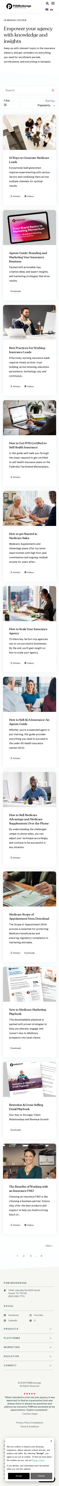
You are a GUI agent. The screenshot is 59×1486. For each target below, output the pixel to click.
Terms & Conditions (29, 1426)
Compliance (37, 1422)
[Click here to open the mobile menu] (53, 3)
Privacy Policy (38, 1460)
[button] (47, 3)
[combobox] (49, 10)
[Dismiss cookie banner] (51, 1441)
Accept (19, 1476)
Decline (41, 1476)
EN (51, 9)
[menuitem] (16, 1316)
